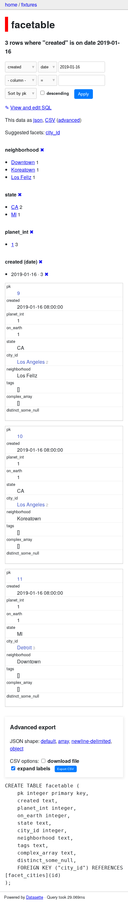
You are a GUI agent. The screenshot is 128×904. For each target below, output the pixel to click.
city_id (53, 132)
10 (20, 436)
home (11, 4)
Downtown (23, 162)
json (38, 119)
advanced (69, 119)
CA (14, 206)
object (16, 748)
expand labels (33, 768)
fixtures (29, 4)
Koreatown (23, 169)
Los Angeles (31, 361)
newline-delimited (91, 741)
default (48, 741)
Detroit (24, 647)
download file (62, 760)
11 (20, 578)
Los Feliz (21, 177)
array (63, 741)
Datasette (34, 897)
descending (57, 93)
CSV (50, 119)
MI (13, 214)
